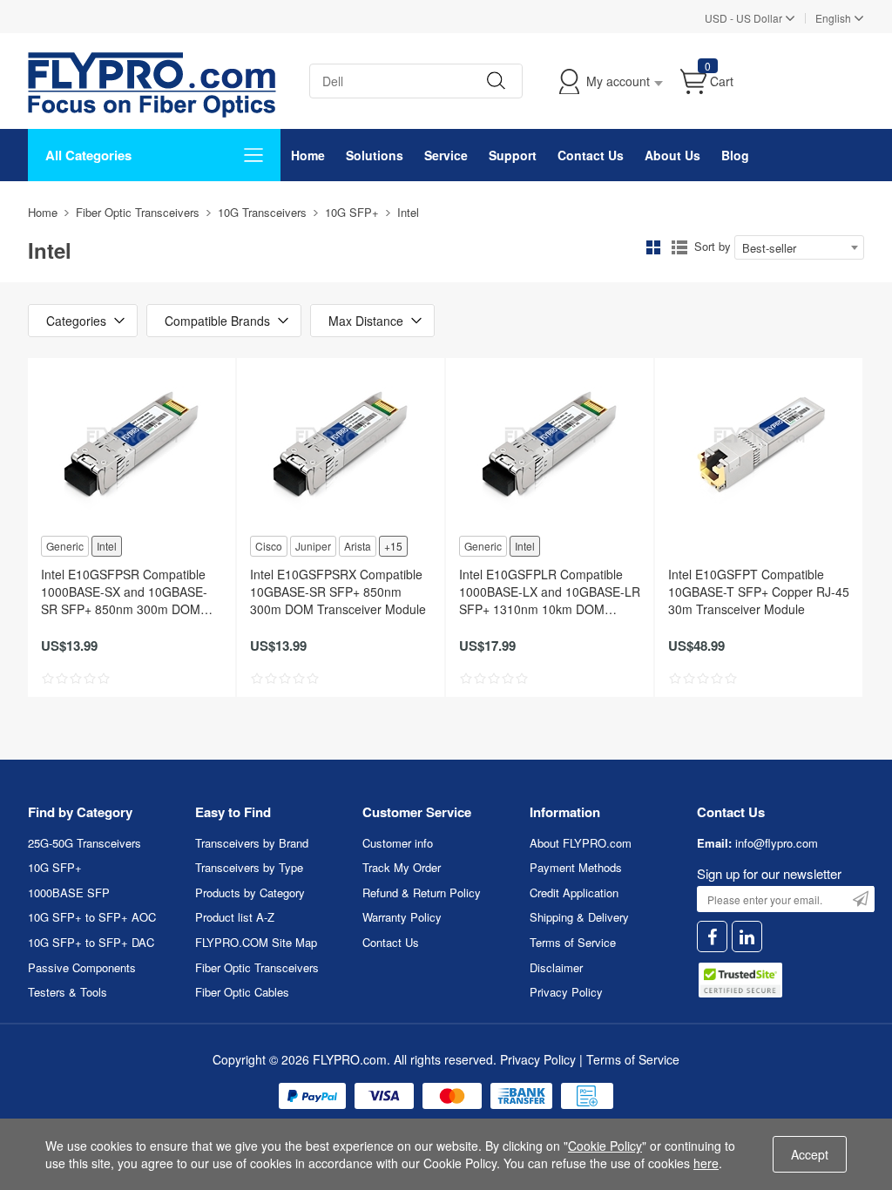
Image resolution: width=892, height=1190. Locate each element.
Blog (735, 155)
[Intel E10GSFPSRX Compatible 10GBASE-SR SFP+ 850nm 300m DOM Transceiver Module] (340, 445)
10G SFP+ (352, 212)
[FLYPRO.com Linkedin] (747, 937)
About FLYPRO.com (581, 843)
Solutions (374, 155)
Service (446, 155)
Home (308, 155)
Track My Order (401, 867)
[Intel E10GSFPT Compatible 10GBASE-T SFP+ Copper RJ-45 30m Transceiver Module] (758, 445)
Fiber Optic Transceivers (137, 212)
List (679, 247)
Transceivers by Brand (251, 843)
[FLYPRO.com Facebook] (712, 937)
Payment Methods (576, 867)
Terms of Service (573, 942)
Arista (357, 545)
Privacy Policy (566, 992)
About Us (672, 155)
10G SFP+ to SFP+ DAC (91, 942)
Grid (653, 247)
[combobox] (799, 247)
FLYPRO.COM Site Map (256, 942)
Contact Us (591, 155)
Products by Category (250, 892)
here (706, 1163)
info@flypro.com (776, 843)
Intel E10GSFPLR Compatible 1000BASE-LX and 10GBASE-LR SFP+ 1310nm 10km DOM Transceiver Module (549, 591)
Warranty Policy (402, 917)
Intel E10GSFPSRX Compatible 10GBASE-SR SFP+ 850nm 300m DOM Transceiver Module (338, 591)
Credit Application (574, 892)
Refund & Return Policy (421, 892)
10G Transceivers (262, 212)
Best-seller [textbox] (769, 248)
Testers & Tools (67, 992)
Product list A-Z (234, 917)
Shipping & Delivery (579, 917)
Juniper (313, 545)
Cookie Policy (605, 1145)
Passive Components (82, 967)
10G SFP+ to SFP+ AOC (92, 917)
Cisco (268, 545)
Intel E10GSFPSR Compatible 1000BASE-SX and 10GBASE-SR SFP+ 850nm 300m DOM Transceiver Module (124, 591)
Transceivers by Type (249, 867)
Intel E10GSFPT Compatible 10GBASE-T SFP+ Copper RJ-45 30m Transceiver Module (758, 591)
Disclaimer (556, 967)
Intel (107, 545)
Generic (65, 545)
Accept (809, 1154)
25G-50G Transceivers (84, 843)
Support (513, 155)
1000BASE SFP (69, 892)
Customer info (397, 843)
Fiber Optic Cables (242, 992)
